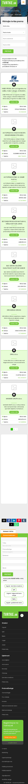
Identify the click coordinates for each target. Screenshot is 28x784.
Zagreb (4, 627)
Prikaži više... (5, 649)
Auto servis (5, 664)
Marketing (5, 752)
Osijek (3, 640)
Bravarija (4, 669)
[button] (23, 2)
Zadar (3, 645)
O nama (4, 749)
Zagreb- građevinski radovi (14, 603)
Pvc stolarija (5, 697)
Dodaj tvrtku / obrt (10, 737)
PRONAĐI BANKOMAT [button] (9, 535)
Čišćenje (4, 673)
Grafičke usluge (6, 779)
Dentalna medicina (7, 677)
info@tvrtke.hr (12, 743)
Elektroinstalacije (7, 710)
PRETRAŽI (8, 51)
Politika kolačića (6, 770)
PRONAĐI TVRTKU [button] (8, 531)
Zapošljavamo (6, 775)
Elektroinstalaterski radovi (9, 706)
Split (14, 590)
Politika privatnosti (7, 767)
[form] (14, 36)
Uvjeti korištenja (6, 758)
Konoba (4, 701)
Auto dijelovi (5, 660)
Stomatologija (6, 693)
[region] (14, 459)
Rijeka (14, 599)
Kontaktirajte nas (7, 761)
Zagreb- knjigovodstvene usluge (14, 594)
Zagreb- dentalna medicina (14, 586)
